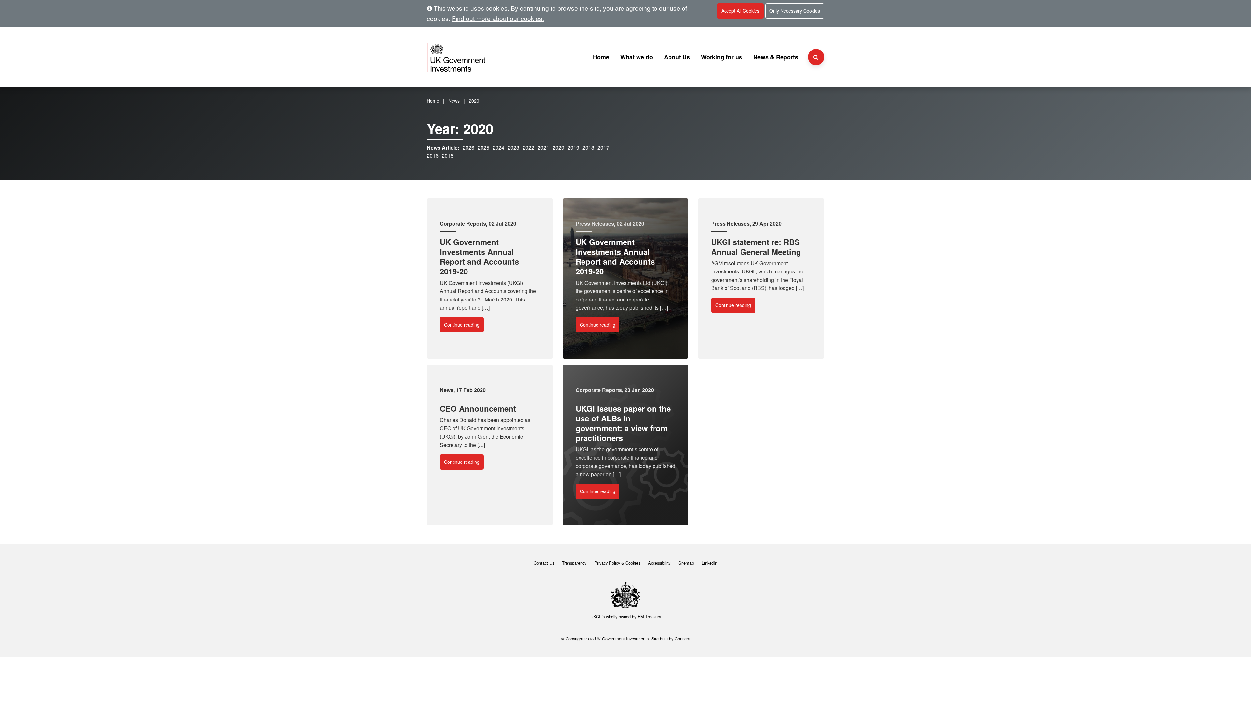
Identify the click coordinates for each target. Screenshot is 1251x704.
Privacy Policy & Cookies (617, 563)
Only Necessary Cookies (794, 10)
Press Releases (595, 223)
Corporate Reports (463, 223)
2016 (433, 155)
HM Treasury (649, 616)
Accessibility (659, 563)
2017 (603, 147)
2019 (573, 147)
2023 (513, 147)
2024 (498, 147)
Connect (682, 639)
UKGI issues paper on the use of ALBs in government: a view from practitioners (623, 423)
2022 (528, 147)
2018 (588, 147)
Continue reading (462, 324)
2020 (558, 147)
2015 (447, 155)
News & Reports (775, 57)
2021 (543, 147)
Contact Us (544, 563)
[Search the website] (816, 57)
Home (601, 57)
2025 (483, 147)
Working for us (721, 57)
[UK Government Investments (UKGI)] (490, 57)
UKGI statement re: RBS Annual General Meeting (756, 246)
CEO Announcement (478, 408)
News (454, 100)
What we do (636, 57)
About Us (677, 57)
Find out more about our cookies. (498, 18)
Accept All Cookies (740, 10)
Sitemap (686, 563)
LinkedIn (709, 563)
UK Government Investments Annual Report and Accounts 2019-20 (479, 256)
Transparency (574, 563)
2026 (468, 147)
